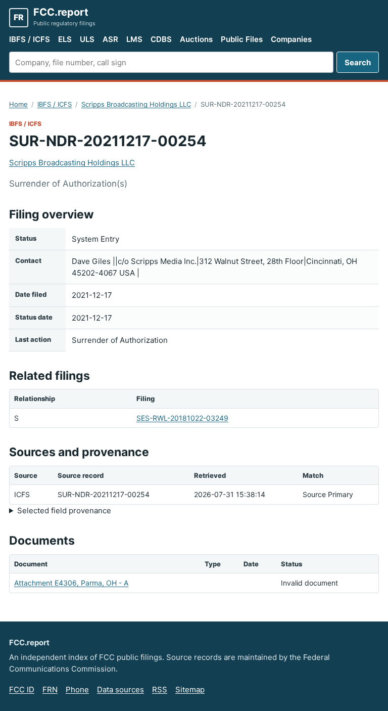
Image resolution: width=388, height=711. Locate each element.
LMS (134, 39)
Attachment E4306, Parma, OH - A (71, 583)
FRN (50, 689)
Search (358, 62)
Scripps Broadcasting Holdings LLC (136, 104)
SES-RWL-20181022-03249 (182, 418)
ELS (65, 39)
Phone (77, 689)
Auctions (196, 39)
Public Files (242, 39)
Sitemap (190, 689)
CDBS (161, 39)
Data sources (120, 689)
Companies (291, 39)
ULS (87, 39)
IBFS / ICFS (29, 39)
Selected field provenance (64, 510)
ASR (110, 39)
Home (18, 104)
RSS (159, 689)
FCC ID (21, 689)
